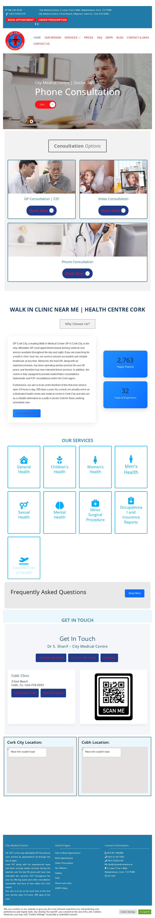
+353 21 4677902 (115, 857)
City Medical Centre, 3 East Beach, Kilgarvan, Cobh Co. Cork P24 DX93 (74, 14)
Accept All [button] (144, 912)
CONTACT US (42, 44)
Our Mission (61, 868)
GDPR (109, 37)
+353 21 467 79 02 (83, 658)
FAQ (99, 37)
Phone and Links (63, 883)
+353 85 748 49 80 (51, 658)
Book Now (41, 210)
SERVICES (71, 37)
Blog (120, 37)
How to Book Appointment (67, 853)
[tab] (20, 121)
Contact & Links (138, 37)
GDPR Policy (61, 888)
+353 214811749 (115, 860)
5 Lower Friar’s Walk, (117, 868)
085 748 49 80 (15, 10)
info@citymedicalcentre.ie (120, 864)
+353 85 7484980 (114, 853)
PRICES (89, 37)
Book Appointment (27, 413)
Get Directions (53, 693)
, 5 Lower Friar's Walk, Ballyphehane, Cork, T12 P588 (85, 10)
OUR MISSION (53, 37)
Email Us (109, 658)
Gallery (58, 873)
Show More (135, 593)
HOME (37, 37)
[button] (79, 37)
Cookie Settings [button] (128, 912)
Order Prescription (64, 863)
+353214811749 (25, 693)
